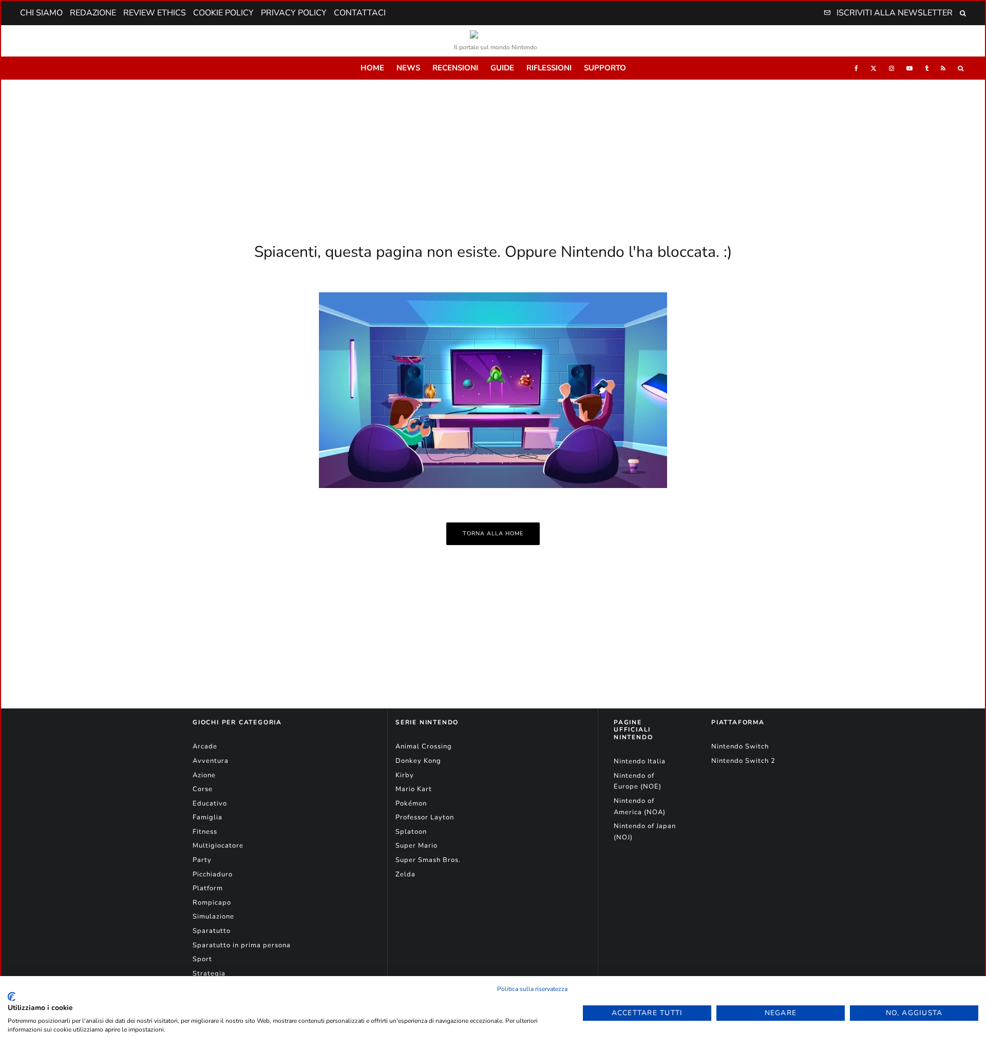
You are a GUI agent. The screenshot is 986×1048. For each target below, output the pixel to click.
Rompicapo (212, 902)
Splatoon (411, 831)
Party (202, 860)
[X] (873, 68)
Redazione (93, 12)
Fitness (205, 831)
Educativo (210, 803)
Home (372, 68)
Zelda (405, 874)
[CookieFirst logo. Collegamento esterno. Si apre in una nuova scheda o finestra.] (11, 996)
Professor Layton (424, 817)
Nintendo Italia (640, 761)
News (408, 68)
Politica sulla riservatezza (532, 989)
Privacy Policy (294, 12)
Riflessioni (549, 68)
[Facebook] (856, 68)
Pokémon (411, 803)
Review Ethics (154, 12)
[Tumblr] (927, 68)
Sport (202, 959)
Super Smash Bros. (428, 860)
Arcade (205, 746)
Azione (204, 775)
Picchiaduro (213, 874)
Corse (203, 789)
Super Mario (416, 845)
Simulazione (213, 916)
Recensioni (455, 68)
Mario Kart (413, 789)
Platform (208, 888)
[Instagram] (891, 68)
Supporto (605, 68)
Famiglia (207, 817)
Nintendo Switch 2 (743, 760)
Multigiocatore (218, 845)
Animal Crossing (423, 746)
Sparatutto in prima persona (242, 945)
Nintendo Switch (740, 746)
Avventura (211, 760)
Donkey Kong (418, 760)
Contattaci (360, 12)
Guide (502, 68)
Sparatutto (212, 930)
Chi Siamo (41, 12)
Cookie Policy (223, 12)
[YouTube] (909, 68)
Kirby (404, 775)
